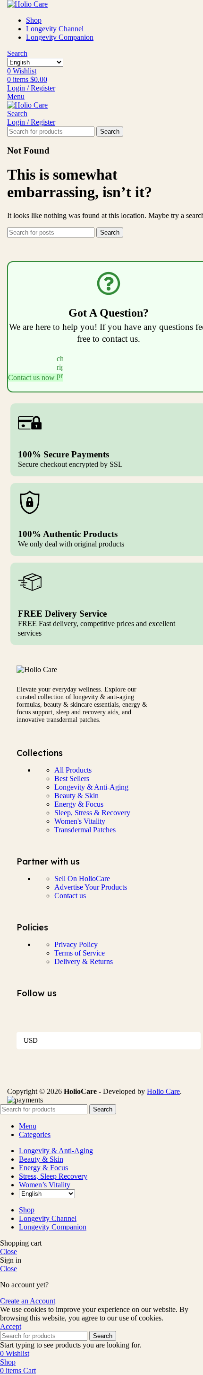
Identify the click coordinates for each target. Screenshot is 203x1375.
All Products (73, 770)
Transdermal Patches (85, 830)
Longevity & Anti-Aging (91, 787)
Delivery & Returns (83, 961)
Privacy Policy (76, 944)
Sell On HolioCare (82, 878)
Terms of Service (79, 953)
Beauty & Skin (76, 796)
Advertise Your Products (90, 887)
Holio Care (163, 1091)
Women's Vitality (79, 821)
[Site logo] (27, 4)
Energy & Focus (78, 804)
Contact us (70, 896)
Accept (10, 1326)
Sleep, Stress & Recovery (92, 813)
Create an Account (27, 1301)
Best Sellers (71, 778)
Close (8, 1252)
